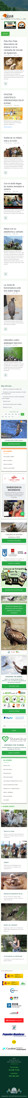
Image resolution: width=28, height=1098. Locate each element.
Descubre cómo (14, 686)
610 (6, 416)
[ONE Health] (14, 998)
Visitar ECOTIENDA (14, 711)
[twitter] (7, 4)
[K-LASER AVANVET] (14, 1028)
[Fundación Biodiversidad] (14, 984)
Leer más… (5, 83)
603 (6, 414)
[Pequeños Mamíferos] (14, 1035)
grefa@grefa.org (14, 1063)
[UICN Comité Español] (14, 991)
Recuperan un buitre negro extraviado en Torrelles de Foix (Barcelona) (14, 392)
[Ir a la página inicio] (2, 413)
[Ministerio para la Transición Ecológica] (14, 976)
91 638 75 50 (14, 1070)
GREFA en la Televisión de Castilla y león (12, 389)
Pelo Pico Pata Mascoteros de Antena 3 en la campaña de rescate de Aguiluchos (13, 47)
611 (9, 416)
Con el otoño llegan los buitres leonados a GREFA (14, 186)
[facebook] (4, 4)
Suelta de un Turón (7, 407)
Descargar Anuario (14, 444)
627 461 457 (14, 1076)
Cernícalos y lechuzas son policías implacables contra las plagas (13, 397)
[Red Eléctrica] (14, 1006)
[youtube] (18, 4)
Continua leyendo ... (8, 126)
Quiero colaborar (14, 752)
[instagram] (11, 4)
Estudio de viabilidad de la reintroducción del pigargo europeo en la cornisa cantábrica (14, 610)
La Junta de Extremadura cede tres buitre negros (12, 288)
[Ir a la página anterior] (3, 413)
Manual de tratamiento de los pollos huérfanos (14, 894)
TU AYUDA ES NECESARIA (14, 540)
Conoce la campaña (14, 563)
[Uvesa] (14, 1042)
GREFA (6, 862)
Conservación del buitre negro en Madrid (12, 404)
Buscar (5, 33)
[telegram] (25, 7)
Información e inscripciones (14, 590)
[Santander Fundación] (14, 1021)
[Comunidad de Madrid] (14, 1013)
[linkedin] (21, 4)
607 (19, 414)
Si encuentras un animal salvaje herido (14, 956)
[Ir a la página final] (16, 416)
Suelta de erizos (6, 401)
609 (3, 416)
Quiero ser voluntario (10, 925)
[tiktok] (14, 4)
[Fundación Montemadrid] (14, 1049)
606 (16, 414)
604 (9, 414)
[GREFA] (13, 17)
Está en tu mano (9, 831)
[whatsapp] (25, 4)
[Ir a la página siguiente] (15, 416)
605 (12, 414)
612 (12, 416)
